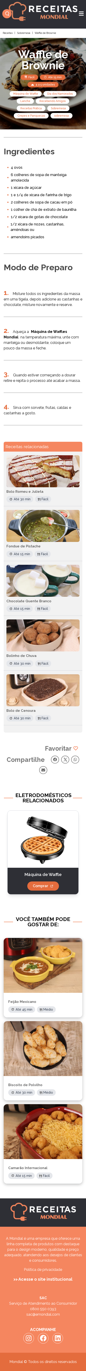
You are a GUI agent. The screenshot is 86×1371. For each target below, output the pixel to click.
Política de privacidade (43, 1269)
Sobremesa (23, 33)
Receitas (8, 33)
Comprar (40, 886)
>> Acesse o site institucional (43, 1279)
